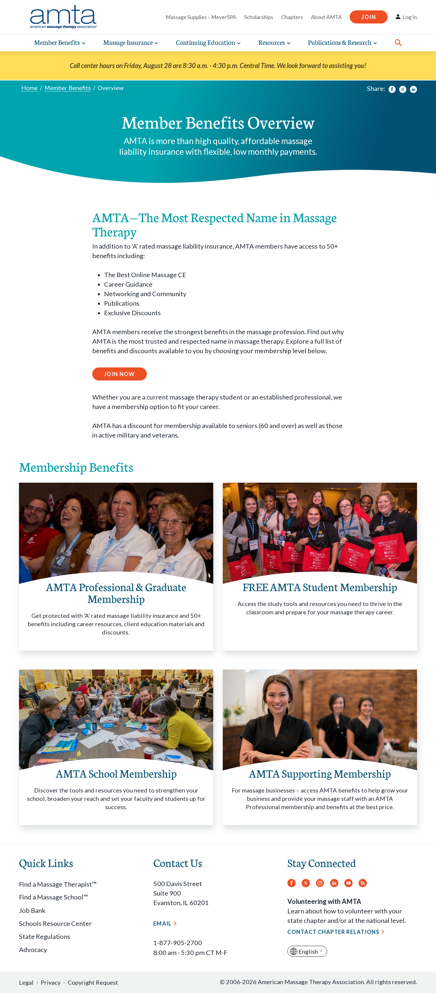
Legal (26, 982)
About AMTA (326, 17)
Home (29, 87)
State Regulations (44, 936)
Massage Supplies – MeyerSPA (201, 17)
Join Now (119, 374)
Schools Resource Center (55, 923)
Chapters (292, 17)
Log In (409, 17)
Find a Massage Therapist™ (58, 884)
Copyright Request (93, 982)
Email (162, 923)
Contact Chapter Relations (333, 932)
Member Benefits (67, 87)
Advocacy (33, 949)
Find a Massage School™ (53, 897)
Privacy (51, 982)
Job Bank (32, 910)
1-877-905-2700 (177, 943)
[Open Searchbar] (398, 43)
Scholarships (258, 17)
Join (369, 17)
